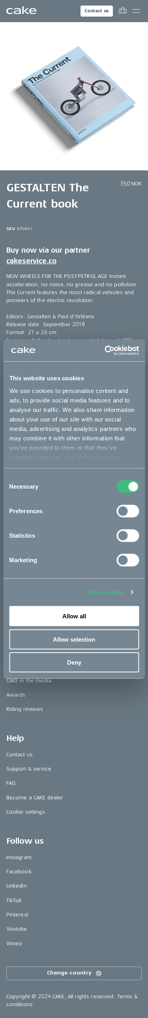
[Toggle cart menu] (122, 11)
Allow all (74, 616)
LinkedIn (16, 886)
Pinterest (17, 915)
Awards (16, 695)
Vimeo (14, 943)
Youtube (16, 929)
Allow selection (74, 639)
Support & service (28, 769)
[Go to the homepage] (21, 11)
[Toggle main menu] (136, 11)
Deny (74, 662)
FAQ (10, 783)
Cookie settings (25, 812)
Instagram (19, 857)
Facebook (19, 871)
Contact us (96, 10)
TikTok (14, 900)
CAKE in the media (28, 681)
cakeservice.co (31, 261)
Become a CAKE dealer (35, 798)
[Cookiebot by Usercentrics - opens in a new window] (105, 350)
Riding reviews (24, 709)
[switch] (127, 511)
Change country (69, 973)
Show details (106, 592)
